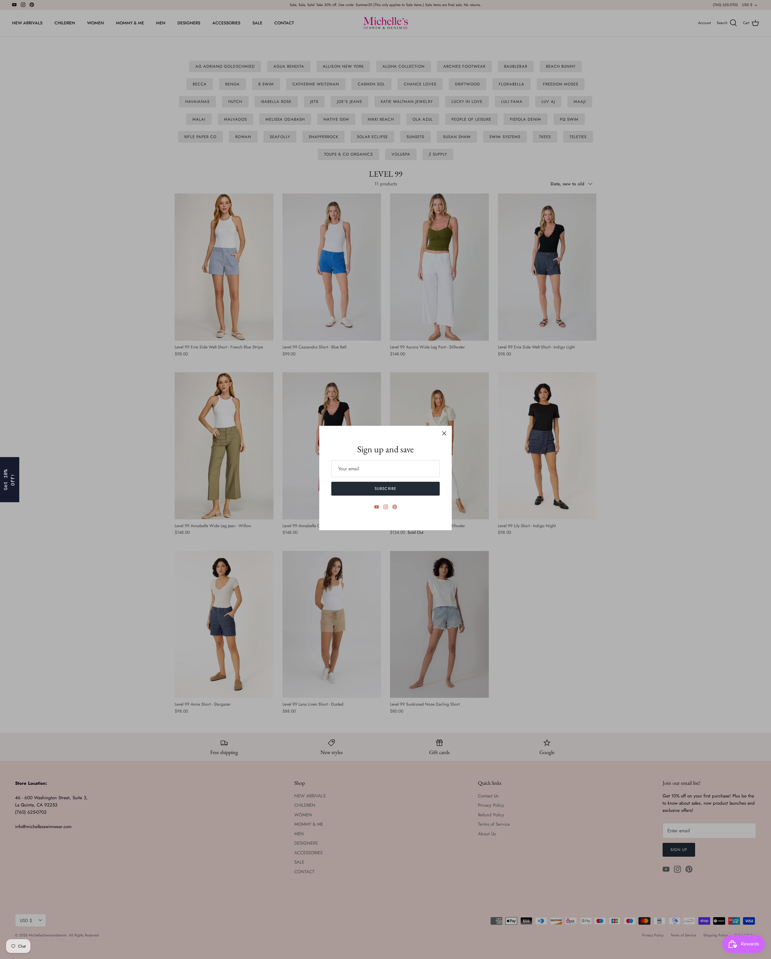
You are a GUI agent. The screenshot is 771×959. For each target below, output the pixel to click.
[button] (9, 479)
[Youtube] (376, 507)
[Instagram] (385, 507)
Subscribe (385, 488)
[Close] (444, 433)
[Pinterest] (394, 507)
